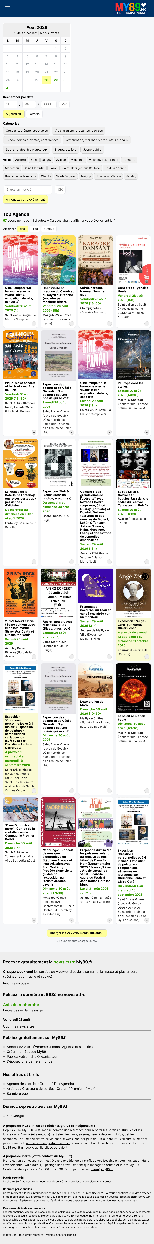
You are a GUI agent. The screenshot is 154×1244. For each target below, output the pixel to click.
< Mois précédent (26, 33)
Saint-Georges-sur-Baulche (81, 168)
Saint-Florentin (34, 168)
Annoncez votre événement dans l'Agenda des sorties (50, 1047)
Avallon (61, 160)
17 (7, 72)
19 (27, 72)
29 (56, 80)
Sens (34, 160)
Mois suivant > (50, 33)
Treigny (86, 176)
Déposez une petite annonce (29, 1061)
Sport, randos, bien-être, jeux (27, 149)
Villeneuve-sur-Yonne (103, 160)
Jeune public (92, 149)
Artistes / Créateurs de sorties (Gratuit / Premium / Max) (51, 1089)
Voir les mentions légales (61, 1234)
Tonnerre (129, 160)
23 (65, 72)
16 (65, 64)
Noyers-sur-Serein (108, 176)
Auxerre (20, 160)
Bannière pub (17, 1093)
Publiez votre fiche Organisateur (32, 1056)
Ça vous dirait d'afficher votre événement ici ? (83, 220)
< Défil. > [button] (48, 228)
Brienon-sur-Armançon (20, 176)
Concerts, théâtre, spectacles (27, 130)
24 (8, 80)
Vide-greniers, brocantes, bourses (79, 130)
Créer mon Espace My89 (26, 1052)
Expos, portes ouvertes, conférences (32, 140)
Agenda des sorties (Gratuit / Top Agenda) (40, 1084)
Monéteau (12, 168)
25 (17, 80)
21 (46, 72)
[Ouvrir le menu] (7, 8)
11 (17, 64)
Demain (34, 114)
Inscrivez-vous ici (17, 983)
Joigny (46, 160)
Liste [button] (35, 228)
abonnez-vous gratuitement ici (48, 1143)
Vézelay (131, 176)
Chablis (46, 176)
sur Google (15, 1116)
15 (55, 64)
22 (56, 72)
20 (37, 72)
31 (8, 88)
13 (36, 64)
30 (65, 80)
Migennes (77, 160)
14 (46, 64)
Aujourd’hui (14, 114)
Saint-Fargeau (66, 176)
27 (37, 80)
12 (27, 64)
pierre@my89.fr (102, 1169)
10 (7, 64)
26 (27, 80)
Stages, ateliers (65, 149)
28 (46, 80)
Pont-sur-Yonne (115, 168)
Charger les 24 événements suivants (76, 933)
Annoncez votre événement (25, 199)
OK (64, 104)
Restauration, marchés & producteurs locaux (96, 140)
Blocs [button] (22, 228)
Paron (53, 168)
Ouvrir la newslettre (18, 1026)
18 (17, 72)
